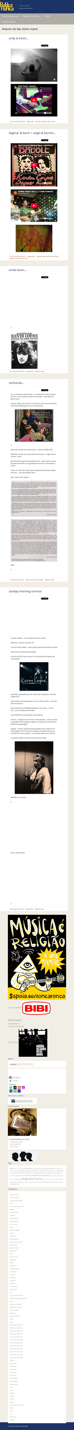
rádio (11, 1322)
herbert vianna (60, 1171)
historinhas (31, 580)
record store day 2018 (16, 1340)
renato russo (53, 1179)
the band (30, 1182)
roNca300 (13, 1375)
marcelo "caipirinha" (48, 1173)
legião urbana (38, 1173)
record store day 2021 (16, 1349)
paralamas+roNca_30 (16, 1307)
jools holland (13, 1286)
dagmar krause (14, 258)
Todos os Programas (10, 16)
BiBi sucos (13, 1169)
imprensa (12, 1274)
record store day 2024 (16, 1357)
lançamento (39, 580)
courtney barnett (59, 1169)
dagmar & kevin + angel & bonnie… (32, 133)
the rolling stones (47, 1182)
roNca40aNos (14, 1378)
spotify (12, 1396)
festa (11, 1254)
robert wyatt (58, 1179)
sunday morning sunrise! (25, 591)
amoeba (12, 1215)
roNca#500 (13, 1369)
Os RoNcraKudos (9, 22)
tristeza (12, 1402)
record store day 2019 (16, 1343)
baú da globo (14, 1221)
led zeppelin (31, 1173)
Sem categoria (14, 1381)
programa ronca (32, 1179)
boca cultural (13, 1224)
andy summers (42, 121)
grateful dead (53, 1171)
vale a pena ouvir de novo (17, 1405)
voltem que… (13, 1417)
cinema (12, 1233)
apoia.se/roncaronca (26, 8)
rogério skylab (21, 1182)
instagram (13, 1280)
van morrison (13, 1184)
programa (18, 1179)
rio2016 (12, 1360)
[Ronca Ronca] (6, 7)
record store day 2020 (16, 1346)
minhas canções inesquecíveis (18, 1298)
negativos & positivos (16, 1304)
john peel (25, 1173)
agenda (12, 1209)
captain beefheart (15, 1230)
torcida (12, 1399)
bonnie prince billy (52, 256)
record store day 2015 (16, 1331)
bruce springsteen (43, 1169)
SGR (11, 1387)
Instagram (16, 1077)
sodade (12, 1393)
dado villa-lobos (13, 1171)
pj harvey (59, 1175)
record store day (45, 1179)
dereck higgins (28, 1171)
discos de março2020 (16, 1242)
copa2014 (13, 1236)
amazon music (14, 1212)
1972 (11, 1203)
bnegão (22, 1168)
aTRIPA (47, 16)
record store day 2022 (16, 1352)
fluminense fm (14, 1257)
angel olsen (42, 256)
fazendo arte (13, 1245)
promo (12, 1319)
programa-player (15, 1316)
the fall (35, 1182)
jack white (12, 1173)
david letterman (14, 1239)
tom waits (60, 1182)
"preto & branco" (15, 1197)
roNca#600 (13, 1372)
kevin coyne (51, 121)
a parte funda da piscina (17, 1206)
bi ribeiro (18, 1168)
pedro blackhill (14, 1310)
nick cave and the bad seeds (20, 1175)
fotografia (13, 1260)
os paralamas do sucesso (39, 1175)
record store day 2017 (16, 1337)
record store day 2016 (16, 1334)
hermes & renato (14, 1269)
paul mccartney (53, 1175)
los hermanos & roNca (16, 1295)
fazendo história (14, 1248)
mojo (11, 1301)
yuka (18, 1184)
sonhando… (16, 383)
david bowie (20, 1171)
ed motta (34, 1171)
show (11, 1390)
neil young (57, 1173)
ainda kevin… (17, 270)
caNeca (51, 1168)
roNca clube (13, 1363)
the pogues (39, 1182)
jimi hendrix (18, 1173)
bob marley (34, 1169)
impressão (13, 1277)
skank (26, 1182)
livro (11, 1292)
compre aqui (13, 1042)
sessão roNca (14, 1384)
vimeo (11, 1411)
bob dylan (28, 1168)
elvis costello (39, 1171)
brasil (11, 1227)
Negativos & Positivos (32, 16)
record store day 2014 (16, 1328)
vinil (11, 1414)
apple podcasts (14, 1218)
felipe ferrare (13, 1251)
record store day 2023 (16, 1355)
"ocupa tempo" (14, 1194)
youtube (31, 121)
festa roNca (46, 1171)
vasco (11, 1408)
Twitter (15, 1080)
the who (55, 1182)
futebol (12, 1263)
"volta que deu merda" (16, 1200)
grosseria (12, 1266)
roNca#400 (13, 1366)
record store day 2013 (16, 1325)
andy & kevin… (18, 38)
